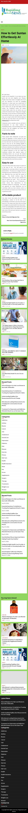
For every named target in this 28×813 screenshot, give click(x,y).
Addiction (4, 420)
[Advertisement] (14, 78)
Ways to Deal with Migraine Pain (10, 216)
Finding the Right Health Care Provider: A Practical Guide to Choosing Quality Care (14, 293)
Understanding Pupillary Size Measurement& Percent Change (14, 248)
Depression (5, 440)
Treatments (5, 484)
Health (2, 29)
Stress (3, 472)
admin (3, 45)
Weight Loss (5, 487)
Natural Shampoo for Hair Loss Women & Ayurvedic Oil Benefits (13, 386)
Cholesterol (5, 434)
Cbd (3, 431)
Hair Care (4, 458)
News (3, 466)
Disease (4, 449)
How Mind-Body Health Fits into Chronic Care (14, 363)
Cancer (4, 429)
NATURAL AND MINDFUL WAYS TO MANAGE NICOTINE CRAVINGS (14, 341)
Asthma (4, 423)
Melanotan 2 (5, 120)
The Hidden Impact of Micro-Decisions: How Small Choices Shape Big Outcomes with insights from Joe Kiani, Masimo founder (14, 315)
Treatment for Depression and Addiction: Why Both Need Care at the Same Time (13, 410)
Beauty (4, 426)
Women (4, 489)
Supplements (5, 475)
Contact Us (4, 806)
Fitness (4, 455)
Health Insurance (6, 463)
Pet (3, 469)
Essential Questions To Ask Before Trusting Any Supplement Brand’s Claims (13, 392)
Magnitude (20, 809)
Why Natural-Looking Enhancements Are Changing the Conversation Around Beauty (13, 403)
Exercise (4, 452)
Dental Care (5, 437)
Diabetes (4, 443)
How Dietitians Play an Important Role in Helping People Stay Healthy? (14, 270)
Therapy (4, 481)
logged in (12, 233)
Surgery (4, 478)
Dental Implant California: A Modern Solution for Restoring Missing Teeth (12, 552)
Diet (3, 446)
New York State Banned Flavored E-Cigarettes (16, 220)
